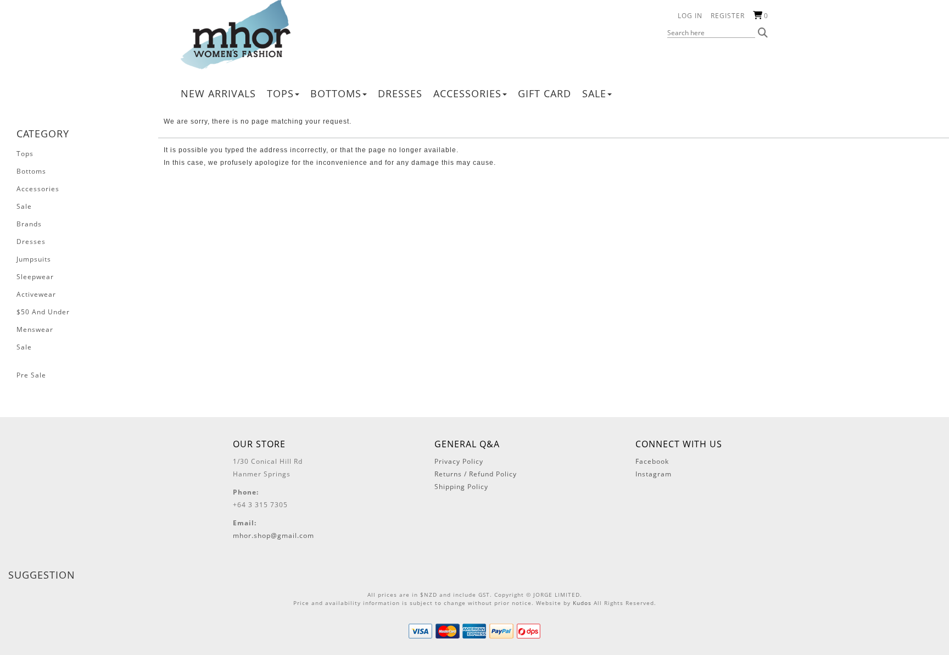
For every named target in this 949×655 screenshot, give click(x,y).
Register (728, 15)
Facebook (652, 461)
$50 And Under (43, 312)
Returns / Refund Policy (475, 474)
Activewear (36, 294)
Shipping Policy (461, 486)
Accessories (467, 93)
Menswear (34, 329)
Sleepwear (35, 276)
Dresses (400, 93)
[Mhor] (236, 33)
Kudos (582, 603)
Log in (690, 15)
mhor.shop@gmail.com (273, 535)
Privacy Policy (458, 461)
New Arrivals (218, 93)
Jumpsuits (33, 259)
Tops (280, 93)
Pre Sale (31, 375)
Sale (594, 93)
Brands (29, 224)
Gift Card (544, 93)
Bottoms (335, 93)
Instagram (653, 474)
